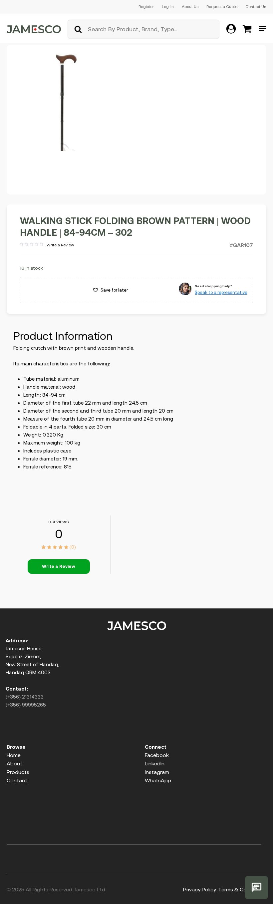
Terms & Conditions (242, 889)
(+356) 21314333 (25, 697)
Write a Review (47, 245)
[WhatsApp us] (256, 887)
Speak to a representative (221, 292)
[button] (110, 290)
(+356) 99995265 (26, 705)
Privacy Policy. (200, 889)
